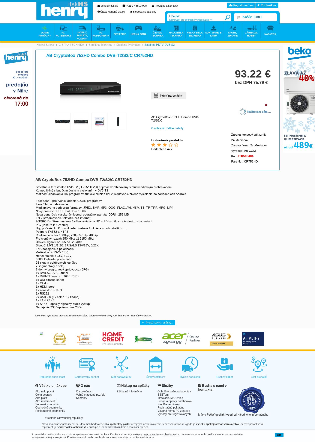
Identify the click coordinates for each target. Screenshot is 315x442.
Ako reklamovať (45, 401)
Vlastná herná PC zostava (174, 410)
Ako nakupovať (44, 391)
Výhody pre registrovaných (174, 414)
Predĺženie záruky (169, 404)
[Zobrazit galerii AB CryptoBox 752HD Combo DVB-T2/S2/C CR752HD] (90, 110)
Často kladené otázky (112, 11)
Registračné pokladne (171, 407)
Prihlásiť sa (268, 5)
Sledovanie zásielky (144, 11)
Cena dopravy (43, 394)
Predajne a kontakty (166, 5)
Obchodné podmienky (48, 407)
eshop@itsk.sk (109, 5)
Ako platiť (41, 397)
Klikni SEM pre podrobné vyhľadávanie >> (191, 19)
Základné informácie (129, 391)
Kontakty (81, 397)
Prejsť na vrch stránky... (159, 322)
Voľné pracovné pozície (90, 394)
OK (279, 435)
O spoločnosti (84, 391)
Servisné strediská (46, 404)
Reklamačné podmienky (50, 410)
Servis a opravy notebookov (175, 401)
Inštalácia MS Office (170, 397)
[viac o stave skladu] (266, 105)
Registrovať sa (242, 5)
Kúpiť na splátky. (171, 95)
